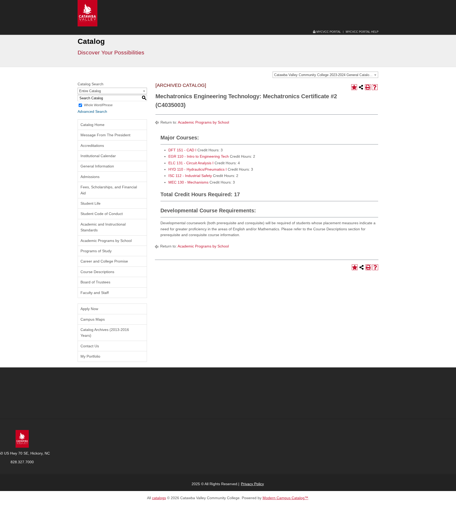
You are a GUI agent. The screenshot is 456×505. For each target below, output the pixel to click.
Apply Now (89, 309)
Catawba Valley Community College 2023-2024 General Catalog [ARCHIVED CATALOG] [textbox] (326, 75)
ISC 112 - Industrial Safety (190, 176)
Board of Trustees (95, 282)
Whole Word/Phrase (98, 105)
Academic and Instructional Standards (103, 227)
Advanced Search (92, 111)
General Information (97, 166)
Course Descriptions (97, 272)
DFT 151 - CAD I (182, 150)
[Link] (22, 438)
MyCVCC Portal (328, 31)
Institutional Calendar (98, 156)
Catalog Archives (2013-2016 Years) (104, 333)
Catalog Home (92, 125)
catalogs (159, 498)
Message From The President (105, 135)
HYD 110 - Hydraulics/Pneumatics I (197, 169)
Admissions (89, 177)
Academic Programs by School (106, 241)
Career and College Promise (104, 261)
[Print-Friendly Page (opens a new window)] (368, 87)
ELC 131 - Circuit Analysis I (190, 163)
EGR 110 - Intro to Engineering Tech (198, 156)
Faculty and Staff (94, 293)
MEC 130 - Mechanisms (188, 182)
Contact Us (89, 346)
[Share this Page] (361, 87)
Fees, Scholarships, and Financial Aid (108, 190)
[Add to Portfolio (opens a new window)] (354, 87)
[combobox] (325, 75)
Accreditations (92, 145)
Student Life (90, 203)
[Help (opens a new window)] (375, 87)
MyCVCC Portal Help (362, 31)
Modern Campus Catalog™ (285, 498)
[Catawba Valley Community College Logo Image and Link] (87, 13)
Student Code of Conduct (101, 214)
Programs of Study (96, 251)
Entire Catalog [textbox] (90, 91)
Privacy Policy (252, 484)
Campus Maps (92, 319)
